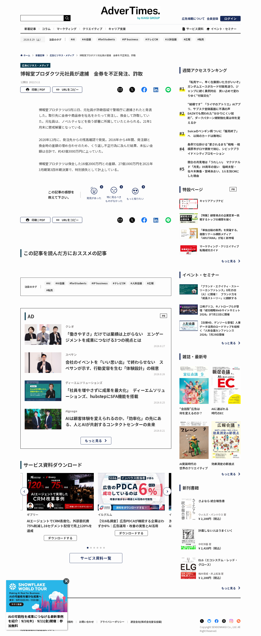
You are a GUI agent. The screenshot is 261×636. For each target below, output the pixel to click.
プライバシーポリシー (112, 621)
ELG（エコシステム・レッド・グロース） (218, 562)
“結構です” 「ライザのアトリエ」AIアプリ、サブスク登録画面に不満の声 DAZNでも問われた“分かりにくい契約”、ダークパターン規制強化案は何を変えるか (214, 113)
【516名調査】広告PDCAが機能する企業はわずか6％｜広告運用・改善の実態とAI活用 (131, 523)
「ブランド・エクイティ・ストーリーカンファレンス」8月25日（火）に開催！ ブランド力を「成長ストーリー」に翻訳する (219, 292)
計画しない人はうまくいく (215, 530)
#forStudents (106, 39)
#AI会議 (86, 39)
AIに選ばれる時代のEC (219, 411)
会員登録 (212, 19)
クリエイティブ (92, 29)
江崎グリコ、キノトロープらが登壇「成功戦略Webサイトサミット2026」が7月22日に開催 (220, 310)
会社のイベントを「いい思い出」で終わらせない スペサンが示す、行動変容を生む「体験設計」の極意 (114, 365)
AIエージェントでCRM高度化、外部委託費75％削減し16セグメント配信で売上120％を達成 (59, 525)
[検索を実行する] (67, 18)
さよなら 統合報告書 (211, 501)
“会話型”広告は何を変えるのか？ (190, 411)
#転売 (200, 39)
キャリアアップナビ (211, 201)
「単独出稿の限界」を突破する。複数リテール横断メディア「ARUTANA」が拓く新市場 (219, 234)
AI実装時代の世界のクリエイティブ (193, 466)
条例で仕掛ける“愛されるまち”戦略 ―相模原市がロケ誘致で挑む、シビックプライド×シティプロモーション (214, 148)
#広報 (187, 39)
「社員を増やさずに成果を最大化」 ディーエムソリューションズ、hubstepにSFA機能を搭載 (115, 393)
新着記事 (30, 29)
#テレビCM (151, 39)
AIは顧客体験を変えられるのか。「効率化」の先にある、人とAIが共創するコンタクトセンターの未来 (113, 421)
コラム (46, 29)
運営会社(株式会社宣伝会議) (146, 621)
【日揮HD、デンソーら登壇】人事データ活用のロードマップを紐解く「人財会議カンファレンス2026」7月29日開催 (220, 328)
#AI (73, 39)
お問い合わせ (86, 621)
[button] (120, 90)
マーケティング (66, 29)
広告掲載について (193, 19)
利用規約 (68, 621)
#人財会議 (171, 39)
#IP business (130, 39)
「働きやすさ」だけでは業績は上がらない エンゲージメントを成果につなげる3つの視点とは (114, 337)
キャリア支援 (117, 29)
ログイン (230, 19)
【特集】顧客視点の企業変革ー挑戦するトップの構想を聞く (219, 217)
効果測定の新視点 (222, 464)
